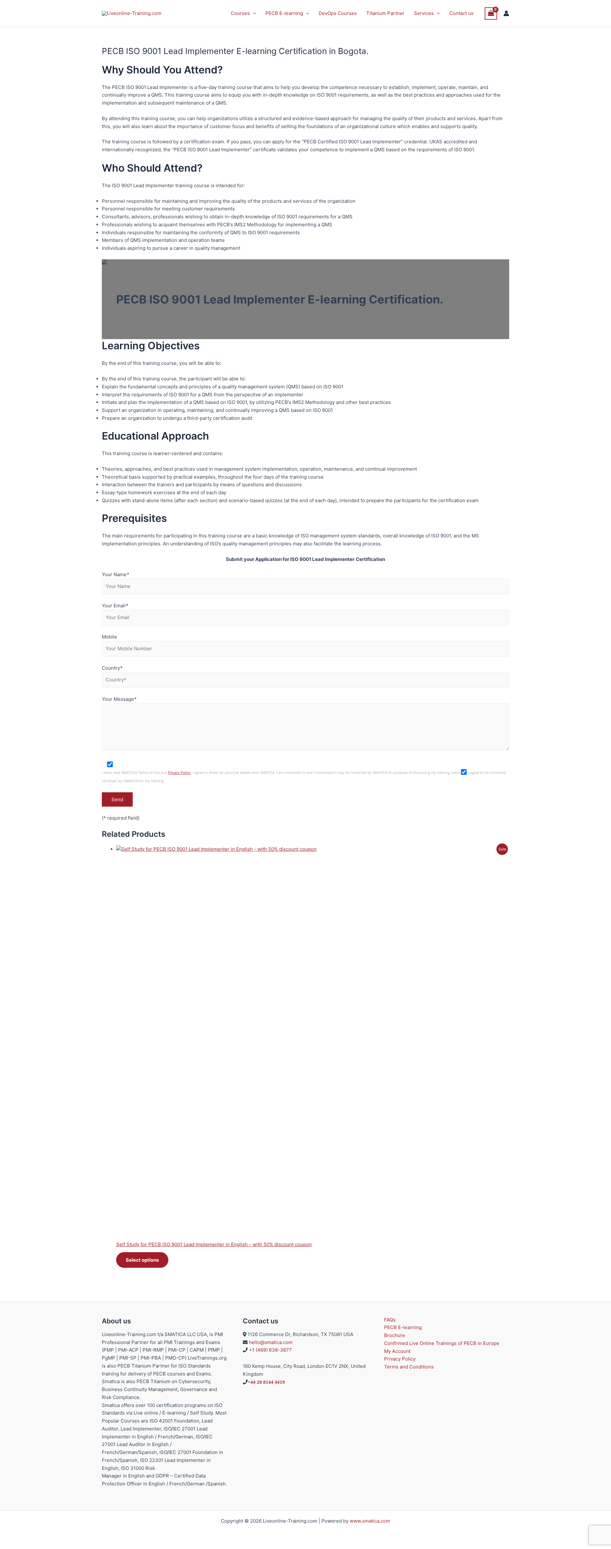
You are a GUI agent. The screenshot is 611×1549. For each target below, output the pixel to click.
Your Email (115, 606)
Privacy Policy (179, 772)
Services (424, 13)
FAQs (390, 1320)
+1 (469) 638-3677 (270, 1350)
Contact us (461, 13)
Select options (142, 1260)
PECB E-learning (284, 13)
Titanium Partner (385, 13)
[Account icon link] (506, 13)
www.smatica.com (370, 1521)
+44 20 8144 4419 (266, 1382)
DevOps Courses (338, 13)
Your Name (115, 574)
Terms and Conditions (409, 1367)
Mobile (109, 637)
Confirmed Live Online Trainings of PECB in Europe (441, 1343)
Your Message (119, 699)
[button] (253, 13)
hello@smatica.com (270, 1342)
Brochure (394, 1335)
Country (112, 668)
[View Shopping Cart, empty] (491, 13)
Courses (240, 13)
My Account (397, 1351)
